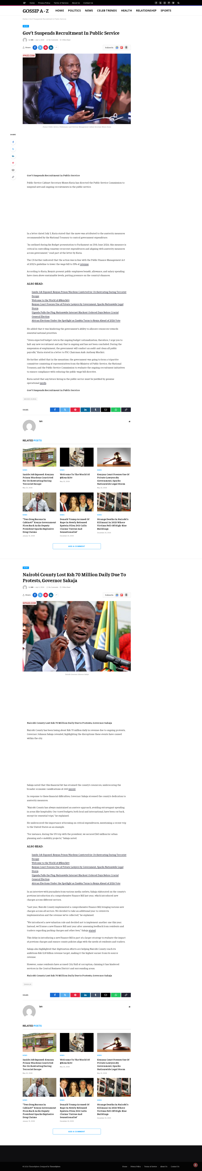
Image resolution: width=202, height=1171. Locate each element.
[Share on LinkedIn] (51, 47)
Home (32, 3)
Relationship (146, 10)
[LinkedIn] (13, 156)
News (89, 10)
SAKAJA (27, 984)
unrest (72, 788)
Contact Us (88, 3)
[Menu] (24, 2)
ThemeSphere (55, 1166)
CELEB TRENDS (107, 10)
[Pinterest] (13, 163)
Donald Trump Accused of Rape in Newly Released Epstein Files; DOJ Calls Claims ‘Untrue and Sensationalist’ (74, 525)
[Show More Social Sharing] (56, 47)
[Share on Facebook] (35, 47)
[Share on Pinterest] (45, 47)
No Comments (53, 40)
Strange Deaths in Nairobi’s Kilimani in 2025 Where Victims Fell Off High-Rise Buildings (112, 524)
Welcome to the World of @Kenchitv (51, 300)
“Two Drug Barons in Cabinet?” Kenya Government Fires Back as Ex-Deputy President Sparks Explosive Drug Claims (39, 525)
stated (92, 930)
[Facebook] (13, 142)
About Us (76, 3)
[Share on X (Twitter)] (40, 47)
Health (126, 10)
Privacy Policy (44, 3)
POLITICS (74, 10)
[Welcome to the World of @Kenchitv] (77, 457)
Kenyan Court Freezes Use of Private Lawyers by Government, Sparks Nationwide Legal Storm (113, 479)
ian (32, 40)
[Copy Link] (13, 177)
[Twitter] (13, 149)
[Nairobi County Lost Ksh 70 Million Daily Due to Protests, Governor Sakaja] (77, 636)
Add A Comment (76, 546)
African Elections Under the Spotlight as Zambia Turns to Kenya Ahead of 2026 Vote (76, 320)
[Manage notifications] (195, 1165)
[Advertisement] (77, 153)
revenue (84, 264)
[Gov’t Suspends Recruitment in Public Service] (77, 89)
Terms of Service (61, 3)
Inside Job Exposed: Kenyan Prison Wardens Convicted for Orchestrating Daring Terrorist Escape (38, 479)
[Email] (13, 170)
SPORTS (166, 10)
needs (43, 382)
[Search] (178, 2)
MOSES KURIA (30, 399)
